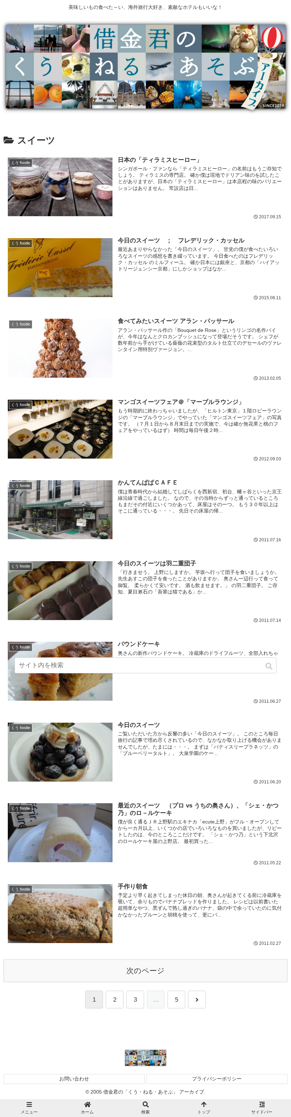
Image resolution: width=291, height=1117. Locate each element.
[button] (269, 666)
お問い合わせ (74, 1079)
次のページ (145, 971)
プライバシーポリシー (217, 1079)
